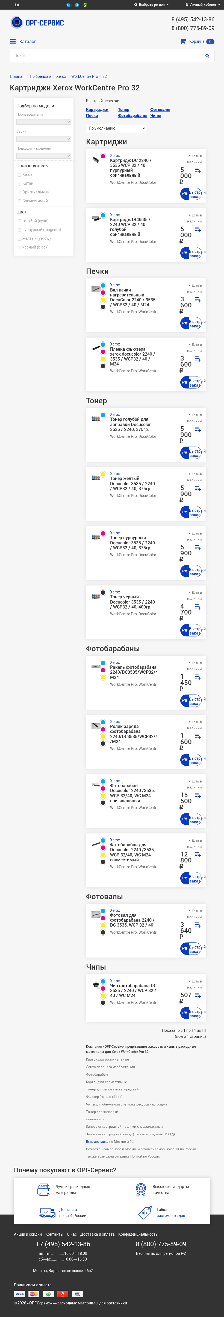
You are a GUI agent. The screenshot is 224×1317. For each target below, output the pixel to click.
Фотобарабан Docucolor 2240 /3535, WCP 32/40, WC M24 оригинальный (132, 793)
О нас (72, 1234)
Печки (92, 115)
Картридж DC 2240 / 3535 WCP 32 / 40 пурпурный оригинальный (131, 168)
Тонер (123, 109)
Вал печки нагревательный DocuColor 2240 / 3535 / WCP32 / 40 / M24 (132, 298)
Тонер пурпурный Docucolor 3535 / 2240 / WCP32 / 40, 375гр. (132, 542)
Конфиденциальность (138, 1234)
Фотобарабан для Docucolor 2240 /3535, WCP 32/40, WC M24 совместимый (132, 852)
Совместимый (35, 201)
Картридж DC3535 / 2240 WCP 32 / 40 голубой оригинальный (130, 227)
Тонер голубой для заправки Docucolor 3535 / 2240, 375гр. (130, 424)
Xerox (27, 174)
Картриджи (97, 109)
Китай (27, 183)
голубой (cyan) (35, 221)
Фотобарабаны (132, 115)
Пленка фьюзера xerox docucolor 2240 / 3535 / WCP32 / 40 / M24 (132, 357)
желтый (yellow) (36, 238)
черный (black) (35, 247)
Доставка (68, 1209)
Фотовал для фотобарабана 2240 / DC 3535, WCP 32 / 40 (132, 920)
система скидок (171, 1215)
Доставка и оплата (97, 1234)
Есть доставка (97, 1141)
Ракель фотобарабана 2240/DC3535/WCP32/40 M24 (133, 672)
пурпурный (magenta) (41, 229)
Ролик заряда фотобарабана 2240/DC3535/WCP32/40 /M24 (133, 734)
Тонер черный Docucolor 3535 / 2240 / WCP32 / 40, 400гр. (132, 602)
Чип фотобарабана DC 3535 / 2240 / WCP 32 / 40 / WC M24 (133, 990)
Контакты (54, 1234)
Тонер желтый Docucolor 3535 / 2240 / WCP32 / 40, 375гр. (132, 483)
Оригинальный (35, 192)
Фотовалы (160, 109)
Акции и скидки (28, 1234)
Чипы (155, 115)
